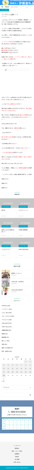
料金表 (17, 456)
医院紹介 (17, 448)
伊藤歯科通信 (5, 330)
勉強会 (3, 333)
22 (25, 371)
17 (3, 371)
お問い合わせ (17, 462)
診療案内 (17, 454)
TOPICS (4, 305)
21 (21, 371)
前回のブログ (5, 179)
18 (8, 371)
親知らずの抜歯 (6, 347)
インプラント (5, 309)
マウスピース (5, 319)
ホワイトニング (13, 19)
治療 (3, 344)
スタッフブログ (6, 206)
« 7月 (3, 381)
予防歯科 (20, 19)
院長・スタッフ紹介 (17, 451)
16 (30, 368)
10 (3, 368)
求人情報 (17, 459)
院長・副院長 (5, 351)
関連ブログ (4, 183)
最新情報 (4, 337)
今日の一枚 (4, 326)
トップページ (17, 445)
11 (8, 368)
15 (25, 368)
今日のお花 (4, 323)
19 (12, 371)
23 (30, 371)
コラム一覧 (4, 312)
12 (12, 368)
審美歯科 (26, 19)
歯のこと (4, 340)
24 (3, 375)
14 (21, 368)
